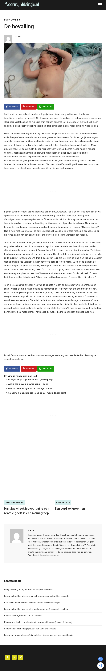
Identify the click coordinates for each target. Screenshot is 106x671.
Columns (15, 19)
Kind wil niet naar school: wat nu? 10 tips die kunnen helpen (32, 602)
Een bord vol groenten (70, 508)
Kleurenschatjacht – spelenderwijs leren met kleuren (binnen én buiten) (38, 622)
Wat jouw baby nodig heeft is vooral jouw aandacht (28, 589)
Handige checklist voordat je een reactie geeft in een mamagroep (26, 511)
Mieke (31, 530)
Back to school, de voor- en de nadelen (23, 615)
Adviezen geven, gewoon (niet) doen (28, 384)
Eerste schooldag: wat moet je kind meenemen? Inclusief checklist (36, 609)
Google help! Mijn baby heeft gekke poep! (30, 379)
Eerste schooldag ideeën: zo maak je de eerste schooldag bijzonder (37, 596)
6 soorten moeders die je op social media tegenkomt (37, 393)
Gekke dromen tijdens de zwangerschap (30, 388)
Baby (7, 19)
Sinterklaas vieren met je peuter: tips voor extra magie (30, 628)
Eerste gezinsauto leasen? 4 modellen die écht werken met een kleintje (38, 635)
